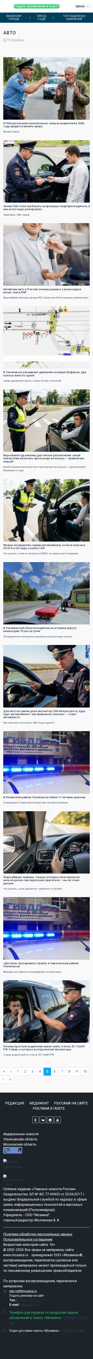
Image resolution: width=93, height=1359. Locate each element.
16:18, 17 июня (15, 566)
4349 (82, 483)
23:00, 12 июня (15, 984)
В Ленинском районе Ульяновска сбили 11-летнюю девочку (44, 797)
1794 (82, 815)
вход (8, 1184)
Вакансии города (13, 18)
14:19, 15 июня (15, 901)
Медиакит (39, 1103)
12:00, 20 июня (15, 61)
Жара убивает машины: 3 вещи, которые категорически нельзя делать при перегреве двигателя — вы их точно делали (41, 880)
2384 (82, 393)
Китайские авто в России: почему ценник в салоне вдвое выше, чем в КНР (42, 291)
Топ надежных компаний (74, 18)
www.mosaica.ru (15, 1255)
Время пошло (11, 131)
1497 (82, 227)
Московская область (19, 1144)
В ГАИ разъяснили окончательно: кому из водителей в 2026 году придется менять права (43, 125)
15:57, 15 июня (15, 815)
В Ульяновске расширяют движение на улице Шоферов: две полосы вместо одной (44, 374)
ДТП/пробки (13, 40)
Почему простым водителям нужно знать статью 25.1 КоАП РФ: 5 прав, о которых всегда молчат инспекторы (44, 1048)
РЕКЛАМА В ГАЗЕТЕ (49, 1108)
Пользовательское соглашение (27, 1239)
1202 (82, 566)
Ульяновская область (20, 1139)
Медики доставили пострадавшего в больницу (32, 971)
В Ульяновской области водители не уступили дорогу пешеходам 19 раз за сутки (39, 629)
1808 (82, 61)
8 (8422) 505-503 (29, 1300)
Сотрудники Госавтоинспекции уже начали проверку (35, 802)
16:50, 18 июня (15, 310)
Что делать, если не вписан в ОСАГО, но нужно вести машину (40, 553)
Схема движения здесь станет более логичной (32, 380)
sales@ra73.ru (29, 1304)
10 (85, 1071)
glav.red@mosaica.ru (23, 1291)
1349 (82, 310)
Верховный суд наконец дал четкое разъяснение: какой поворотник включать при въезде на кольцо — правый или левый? (43, 458)
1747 (82, 901)
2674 (82, 984)
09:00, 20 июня (15, 144)
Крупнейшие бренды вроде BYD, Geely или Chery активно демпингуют (45, 297)
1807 (82, 144)
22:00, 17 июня (15, 483)
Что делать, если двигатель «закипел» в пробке (32, 888)
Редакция (14, 1103)
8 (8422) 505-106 (72, 1330)
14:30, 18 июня (15, 393)
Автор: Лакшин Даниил (20, 282)
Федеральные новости (21, 1134)
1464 (82, 735)
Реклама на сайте (71, 1103)
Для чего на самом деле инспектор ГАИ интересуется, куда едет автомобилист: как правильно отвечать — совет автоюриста (44, 714)
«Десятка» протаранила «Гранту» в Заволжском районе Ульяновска (41, 965)
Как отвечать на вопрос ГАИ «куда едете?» (29, 722)
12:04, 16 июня (15, 735)
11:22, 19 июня (15, 227)
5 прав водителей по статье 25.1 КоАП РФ (28, 1054)
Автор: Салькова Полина (20, 870)
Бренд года (41, 18)
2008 (82, 649)
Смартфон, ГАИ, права (16, 214)
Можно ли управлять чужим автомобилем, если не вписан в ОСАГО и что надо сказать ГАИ (44, 546)
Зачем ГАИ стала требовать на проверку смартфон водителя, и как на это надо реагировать (46, 208)
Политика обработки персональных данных (37, 1234)
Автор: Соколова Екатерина (22, 116)
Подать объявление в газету (36, 6)
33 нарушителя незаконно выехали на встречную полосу (37, 636)
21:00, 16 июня (15, 649)
